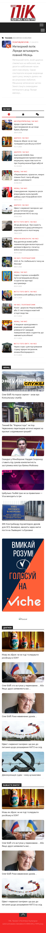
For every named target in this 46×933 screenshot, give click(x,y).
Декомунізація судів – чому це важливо (21, 775)
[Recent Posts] (9, 114)
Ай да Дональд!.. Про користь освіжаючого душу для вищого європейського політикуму (28, 227)
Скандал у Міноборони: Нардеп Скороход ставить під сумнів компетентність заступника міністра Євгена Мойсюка (22, 462)
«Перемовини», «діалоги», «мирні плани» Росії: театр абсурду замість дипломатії (29, 177)
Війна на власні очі (22, 238)
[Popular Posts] (23, 114)
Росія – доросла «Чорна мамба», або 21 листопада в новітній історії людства (28, 310)
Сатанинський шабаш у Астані (27, 295)
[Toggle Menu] (43, 30)
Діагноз (17, 138)
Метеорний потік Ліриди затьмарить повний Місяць (25, 51)
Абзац (16, 171)
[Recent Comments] (37, 114)
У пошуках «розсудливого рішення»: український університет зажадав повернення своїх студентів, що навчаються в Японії (29, 329)
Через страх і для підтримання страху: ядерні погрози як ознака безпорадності (28, 349)
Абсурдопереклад (22, 121)
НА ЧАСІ (35, 121)
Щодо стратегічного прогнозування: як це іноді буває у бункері (26, 127)
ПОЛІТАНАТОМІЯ (28, 258)
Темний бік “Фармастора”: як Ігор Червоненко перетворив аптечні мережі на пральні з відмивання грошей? (22, 428)
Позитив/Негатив (20, 42)
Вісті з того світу (21, 222)
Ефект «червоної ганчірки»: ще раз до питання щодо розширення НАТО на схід (28, 211)
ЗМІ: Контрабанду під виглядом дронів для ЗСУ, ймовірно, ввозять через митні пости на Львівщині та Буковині (21, 527)
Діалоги (17, 152)
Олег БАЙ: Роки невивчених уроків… (19, 716)
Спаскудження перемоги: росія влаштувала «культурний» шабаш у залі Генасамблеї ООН (28, 194)
